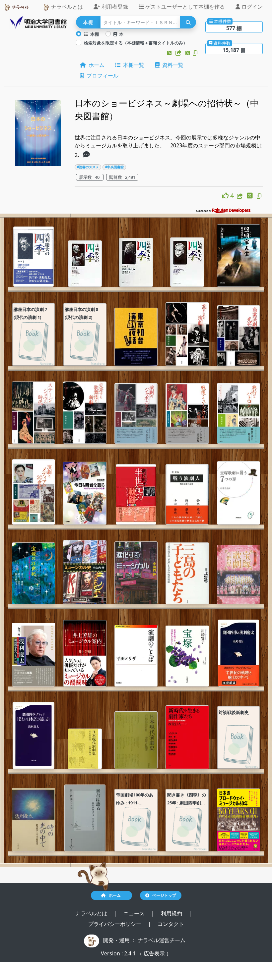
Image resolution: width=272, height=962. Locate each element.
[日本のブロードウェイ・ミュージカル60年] (238, 820)
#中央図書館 (114, 167)
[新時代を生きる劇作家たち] (187, 737)
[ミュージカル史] (84, 572)
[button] (170, 53)
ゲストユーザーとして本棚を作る (184, 6)
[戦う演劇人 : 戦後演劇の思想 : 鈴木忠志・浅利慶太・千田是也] (187, 494)
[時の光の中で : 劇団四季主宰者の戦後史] (33, 819)
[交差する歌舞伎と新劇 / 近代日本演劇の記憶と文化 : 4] (84, 412)
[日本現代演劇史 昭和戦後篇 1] (85, 749)
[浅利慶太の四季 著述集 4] (187, 262)
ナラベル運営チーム (161, 940)
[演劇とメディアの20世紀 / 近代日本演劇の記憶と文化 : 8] (33, 492)
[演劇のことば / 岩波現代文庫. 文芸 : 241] (136, 655)
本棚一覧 (132, 65)
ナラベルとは (66, 6)
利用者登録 (114, 6)
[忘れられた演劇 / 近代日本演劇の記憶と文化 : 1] (187, 334)
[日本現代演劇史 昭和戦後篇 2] (136, 740)
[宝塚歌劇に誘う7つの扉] (238, 493)
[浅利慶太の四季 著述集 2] (85, 263)
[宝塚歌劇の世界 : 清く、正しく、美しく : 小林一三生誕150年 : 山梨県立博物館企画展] (238, 574)
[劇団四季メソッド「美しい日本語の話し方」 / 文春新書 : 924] (33, 735)
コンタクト (171, 924)
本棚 (93, 34)
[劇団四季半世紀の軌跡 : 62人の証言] (136, 494)
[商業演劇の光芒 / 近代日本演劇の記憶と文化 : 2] (238, 336)
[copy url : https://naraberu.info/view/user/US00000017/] (195, 53)
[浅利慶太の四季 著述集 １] (33, 256)
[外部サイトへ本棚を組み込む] (179, 53)
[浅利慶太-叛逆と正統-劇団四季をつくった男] (33, 654)
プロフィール (101, 75)
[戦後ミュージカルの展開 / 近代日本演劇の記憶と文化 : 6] (187, 413)
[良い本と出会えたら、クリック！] (226, 195)
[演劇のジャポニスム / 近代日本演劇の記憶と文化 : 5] (136, 413)
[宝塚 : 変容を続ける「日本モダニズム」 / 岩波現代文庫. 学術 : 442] (187, 656)
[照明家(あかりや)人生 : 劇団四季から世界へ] (238, 255)
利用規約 (172, 913)
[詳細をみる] (86, 155)
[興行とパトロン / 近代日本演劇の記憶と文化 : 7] (238, 413)
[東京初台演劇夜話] (136, 337)
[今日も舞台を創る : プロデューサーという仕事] (84, 493)
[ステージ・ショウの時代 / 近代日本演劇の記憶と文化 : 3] (33, 412)
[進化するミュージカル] (136, 573)
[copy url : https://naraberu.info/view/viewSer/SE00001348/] (259, 196)
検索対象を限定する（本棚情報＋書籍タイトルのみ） (135, 43)
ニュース (134, 913)
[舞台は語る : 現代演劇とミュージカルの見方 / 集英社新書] (85, 818)
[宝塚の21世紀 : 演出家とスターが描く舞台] (33, 573)
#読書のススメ (88, 167)
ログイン (251, 6)
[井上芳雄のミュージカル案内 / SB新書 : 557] (84, 653)
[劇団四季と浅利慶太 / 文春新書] (238, 653)
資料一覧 (171, 65)
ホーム (95, 65)
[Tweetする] (188, 53)
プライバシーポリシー (115, 924)
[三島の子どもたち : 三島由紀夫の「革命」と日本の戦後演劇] (187, 573)
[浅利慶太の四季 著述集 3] (136, 262)
